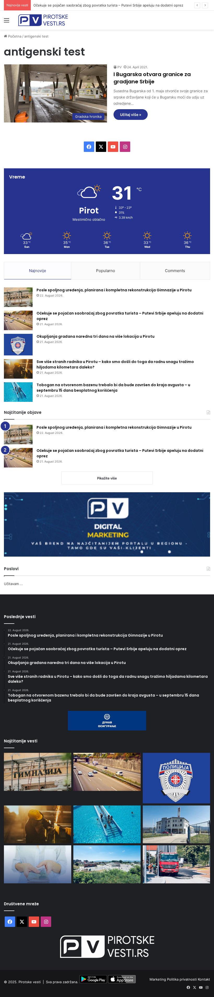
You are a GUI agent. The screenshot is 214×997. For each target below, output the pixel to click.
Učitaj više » (130, 114)
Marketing (158, 979)
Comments (175, 270)
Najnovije (37, 270)
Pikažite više (107, 478)
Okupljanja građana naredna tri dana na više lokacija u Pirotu (95, 336)
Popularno (105, 270)
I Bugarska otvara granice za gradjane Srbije (152, 78)
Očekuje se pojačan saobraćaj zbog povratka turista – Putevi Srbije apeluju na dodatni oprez (108, 5)
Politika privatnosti (182, 979)
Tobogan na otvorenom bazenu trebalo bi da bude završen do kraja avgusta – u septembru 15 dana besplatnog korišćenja (113, 387)
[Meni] (6, 22)
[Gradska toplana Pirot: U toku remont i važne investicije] (176, 824)
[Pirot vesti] (43, 20)
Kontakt (204, 979)
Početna (14, 36)
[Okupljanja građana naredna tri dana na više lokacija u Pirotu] (18, 344)
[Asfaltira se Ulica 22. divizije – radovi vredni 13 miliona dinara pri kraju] (176, 864)
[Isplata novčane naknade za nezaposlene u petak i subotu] (37, 864)
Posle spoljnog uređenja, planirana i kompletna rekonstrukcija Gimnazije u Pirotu (114, 290)
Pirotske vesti (30, 982)
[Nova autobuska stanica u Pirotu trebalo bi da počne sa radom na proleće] (107, 864)
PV (119, 67)
